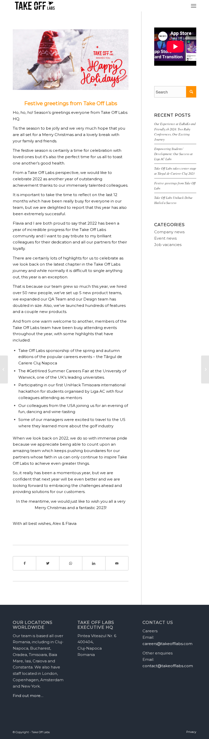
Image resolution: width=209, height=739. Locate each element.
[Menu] (193, 5)
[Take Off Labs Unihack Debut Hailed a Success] (4, 369)
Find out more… (28, 695)
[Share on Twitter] (47, 563)
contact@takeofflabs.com (167, 665)
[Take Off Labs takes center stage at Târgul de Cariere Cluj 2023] (205, 369)
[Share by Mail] (117, 563)
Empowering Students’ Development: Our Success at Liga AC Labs (173, 153)
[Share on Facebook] (24, 563)
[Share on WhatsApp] (70, 563)
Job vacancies (167, 244)
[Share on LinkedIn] (93, 563)
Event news (165, 238)
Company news (169, 231)
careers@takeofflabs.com (167, 643)
